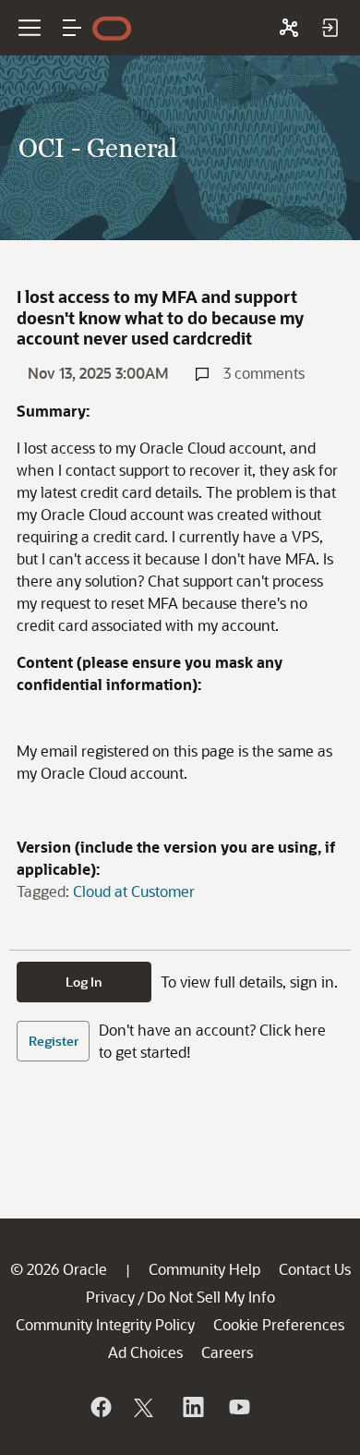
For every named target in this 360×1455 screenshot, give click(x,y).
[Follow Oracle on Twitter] (146, 1407)
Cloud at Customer (134, 891)
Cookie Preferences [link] (278, 1324)
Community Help (204, 1269)
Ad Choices (145, 1352)
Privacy (110, 1296)
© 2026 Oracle (58, 1269)
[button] (72, 27)
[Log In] (329, 27)
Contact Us (315, 1269)
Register (53, 1040)
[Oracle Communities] (289, 28)
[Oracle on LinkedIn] (192, 1407)
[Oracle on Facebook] (100, 1407)
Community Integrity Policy (105, 1324)
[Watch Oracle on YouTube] (238, 1407)
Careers (227, 1352)
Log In (84, 981)
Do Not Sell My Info (211, 1296)
